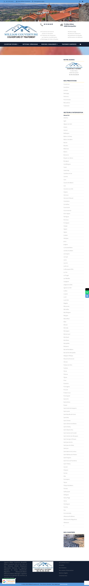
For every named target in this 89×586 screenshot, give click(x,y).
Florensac (66, 220)
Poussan (66, 389)
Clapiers (66, 192)
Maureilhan (67, 318)
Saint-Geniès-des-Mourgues (71, 436)
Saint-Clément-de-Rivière (70, 423)
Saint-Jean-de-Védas (69, 445)
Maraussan (66, 306)
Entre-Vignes (67, 213)
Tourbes (66, 488)
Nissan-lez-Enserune (69, 359)
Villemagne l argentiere (20, 573)
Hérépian (66, 238)
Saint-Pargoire (67, 457)
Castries (66, 176)
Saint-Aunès (67, 411)
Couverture (67, 84)
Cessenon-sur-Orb (68, 189)
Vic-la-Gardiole (67, 513)
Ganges (66, 226)
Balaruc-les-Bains (68, 139)
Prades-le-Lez (67, 393)
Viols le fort (18, 564)
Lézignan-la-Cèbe (68, 284)
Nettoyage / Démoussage (30, 44)
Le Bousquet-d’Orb (68, 269)
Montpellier (67, 343)
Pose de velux (67, 99)
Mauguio (66, 315)
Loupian (66, 294)
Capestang (66, 170)
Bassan (65, 142)
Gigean (65, 229)
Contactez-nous (63, 575)
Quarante (66, 399)
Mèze (65, 322)
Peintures (66, 96)
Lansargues (67, 254)
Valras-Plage (67, 498)
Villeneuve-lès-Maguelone (70, 519)
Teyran (65, 482)
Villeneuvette (7, 568)
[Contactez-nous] (87, 296)
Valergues (66, 494)
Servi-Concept (63, 584)
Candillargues (67, 164)
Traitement (66, 106)
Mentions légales (63, 573)
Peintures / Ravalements (48, 44)
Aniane (65, 127)
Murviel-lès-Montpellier (70, 352)
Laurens (66, 263)
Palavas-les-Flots (68, 365)
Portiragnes (67, 386)
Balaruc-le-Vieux (68, 136)
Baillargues (66, 133)
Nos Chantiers (62, 568)
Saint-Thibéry (67, 464)
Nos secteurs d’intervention (66, 570)
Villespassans (23, 566)
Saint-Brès (66, 417)
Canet (65, 167)
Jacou (65, 241)
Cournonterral (67, 210)
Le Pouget (66, 275)
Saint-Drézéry (67, 427)
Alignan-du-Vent (68, 124)
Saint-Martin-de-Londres (70, 451)
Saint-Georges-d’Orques (70, 439)
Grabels (66, 235)
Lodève (65, 291)
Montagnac (66, 331)
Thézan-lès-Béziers (68, 485)
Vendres (66, 507)
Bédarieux (66, 148)
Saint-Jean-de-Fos (68, 442)
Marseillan (66, 309)
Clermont (66, 195)
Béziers (65, 152)
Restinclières (67, 402)
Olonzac (66, 362)
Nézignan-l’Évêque (68, 355)
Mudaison (66, 346)
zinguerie (6, 562)
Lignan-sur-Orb (67, 288)
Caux (65, 179)
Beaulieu (66, 145)
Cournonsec (67, 207)
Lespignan (66, 281)
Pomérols (66, 383)
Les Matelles (67, 278)
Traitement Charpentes (69, 44)
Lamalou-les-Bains (68, 250)
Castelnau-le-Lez (68, 173)
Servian (65, 473)
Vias (65, 510)
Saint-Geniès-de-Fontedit (70, 433)
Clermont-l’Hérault (68, 198)
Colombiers (67, 201)
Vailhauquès (67, 491)
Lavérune (66, 266)
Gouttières (66, 87)
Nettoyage (66, 93)
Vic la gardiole (13, 575)
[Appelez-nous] (87, 292)
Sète (65, 476)
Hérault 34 (66, 115)
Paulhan (66, 368)
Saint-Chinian (67, 420)
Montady (66, 328)
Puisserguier (67, 396)
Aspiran (66, 130)
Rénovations (67, 102)
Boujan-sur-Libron (68, 158)
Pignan (65, 377)
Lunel (65, 297)
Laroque (66, 257)
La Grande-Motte (68, 247)
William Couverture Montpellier (18, 562)
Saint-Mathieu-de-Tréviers (70, 454)
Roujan (65, 405)
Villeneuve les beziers (11, 570)
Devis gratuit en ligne (39, 1)
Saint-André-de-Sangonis (70, 408)
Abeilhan (66, 118)
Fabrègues (66, 216)
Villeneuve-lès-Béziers (69, 516)
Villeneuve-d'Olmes (9, 573)
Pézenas (66, 374)
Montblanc (66, 340)
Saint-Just (66, 448)
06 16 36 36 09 (9, 1)
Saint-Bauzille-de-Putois (70, 414)
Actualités (61, 565)
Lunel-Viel (66, 300)
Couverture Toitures (10, 44)
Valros (65, 501)
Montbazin (66, 337)
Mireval (65, 325)
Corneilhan (66, 204)
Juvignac (66, 244)
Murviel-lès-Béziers (68, 349)
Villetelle (16, 566)
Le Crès (65, 272)
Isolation (66, 90)
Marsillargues (67, 312)
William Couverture (9, 564)
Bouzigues (66, 161)
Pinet (65, 380)
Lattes (65, 260)
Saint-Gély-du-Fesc (68, 430)
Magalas (66, 303)
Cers (65, 186)
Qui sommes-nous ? (64, 562)
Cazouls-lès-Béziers (68, 182)
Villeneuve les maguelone (19, 568)
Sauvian (66, 467)
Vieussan (6, 575)
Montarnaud (67, 334)
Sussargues (67, 479)
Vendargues (67, 504)
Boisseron (66, 155)
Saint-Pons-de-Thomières (70, 460)
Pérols (65, 371)
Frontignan (66, 223)
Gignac (65, 232)
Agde (65, 121)
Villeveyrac (66, 522)
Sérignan (66, 470)
